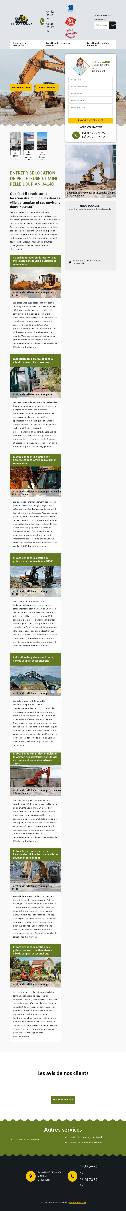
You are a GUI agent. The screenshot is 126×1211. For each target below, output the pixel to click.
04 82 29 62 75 (50, 15)
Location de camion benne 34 (98, 44)
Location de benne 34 (20, 44)
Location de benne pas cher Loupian (86, 1137)
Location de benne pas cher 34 (58, 44)
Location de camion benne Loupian (86, 1143)
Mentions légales (77, 1203)
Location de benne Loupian (28, 1139)
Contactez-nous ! (47, 87)
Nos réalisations (21, 87)
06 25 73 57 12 (50, 27)
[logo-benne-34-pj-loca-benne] (21, 20)
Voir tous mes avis (63, 1100)
